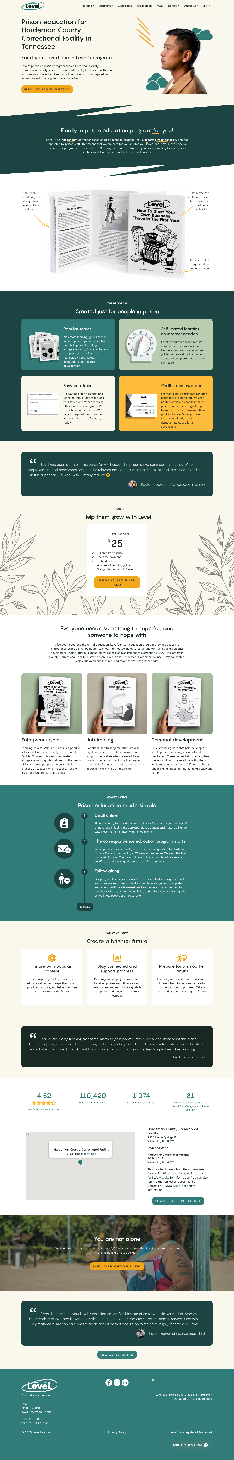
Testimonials (144, 5)
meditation (70, 361)
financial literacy (97, 349)
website (164, 1177)
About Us (190, 5)
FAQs (160, 5)
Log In (206, 5)
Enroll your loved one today (47, 89)
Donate (172, 5)
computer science (75, 353)
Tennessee (90, 1153)
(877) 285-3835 (31, 1419)
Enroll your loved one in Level (117, 1266)
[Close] (108, 1143)
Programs (86, 5)
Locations (105, 5)
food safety (86, 357)
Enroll (84, 906)
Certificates (125, 5)
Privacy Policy (117, 1432)
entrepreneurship (74, 349)
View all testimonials (117, 1354)
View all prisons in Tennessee (178, 1201)
